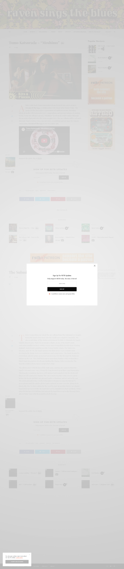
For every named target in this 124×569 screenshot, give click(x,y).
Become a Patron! (71, 279)
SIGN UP (62, 289)
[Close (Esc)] (94, 267)
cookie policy (19, 558)
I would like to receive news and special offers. (63, 293)
